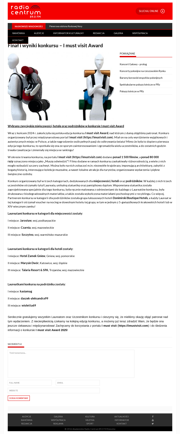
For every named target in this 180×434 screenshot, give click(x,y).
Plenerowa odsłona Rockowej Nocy (65, 26)
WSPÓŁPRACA (58, 420)
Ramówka (18, 33)
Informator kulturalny (68, 33)
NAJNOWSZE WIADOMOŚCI (29, 26)
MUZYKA (90, 420)
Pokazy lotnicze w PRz (132, 91)
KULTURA (90, 416)
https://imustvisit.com (98, 137)
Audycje (39, 33)
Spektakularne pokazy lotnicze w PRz (140, 84)
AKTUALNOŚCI (121, 416)
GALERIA (58, 416)
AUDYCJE (26, 416)
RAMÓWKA (26, 420)
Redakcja (98, 33)
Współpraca (140, 33)
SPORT (90, 423)
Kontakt (18, 40)
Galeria (118, 33)
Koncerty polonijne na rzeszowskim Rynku (143, 70)
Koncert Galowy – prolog (133, 64)
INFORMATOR (122, 420)
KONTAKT (122, 423)
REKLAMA (58, 423)
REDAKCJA (26, 423)
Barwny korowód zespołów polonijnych (141, 77)
